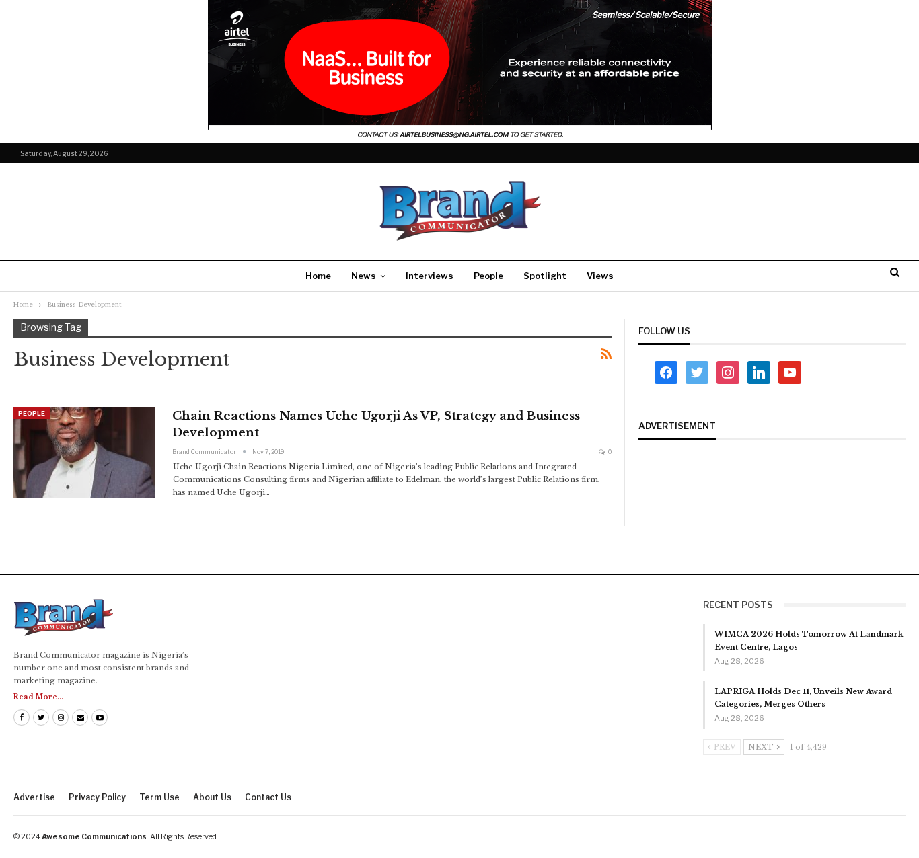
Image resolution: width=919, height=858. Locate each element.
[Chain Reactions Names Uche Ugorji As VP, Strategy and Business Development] (84, 452)
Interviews (429, 275)
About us (212, 797)
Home (318, 275)
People (488, 275)
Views (600, 275)
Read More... (38, 697)
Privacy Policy (97, 797)
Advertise (34, 797)
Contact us (268, 797)
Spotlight (544, 275)
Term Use (159, 797)
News (363, 275)
